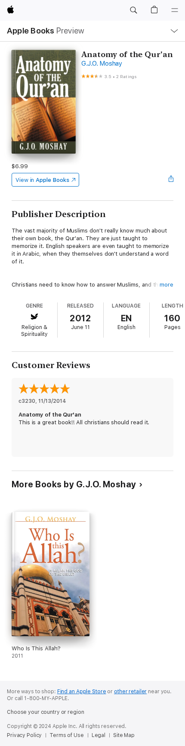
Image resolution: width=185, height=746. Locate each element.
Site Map (124, 735)
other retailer (130, 692)
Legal (98, 735)
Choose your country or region (45, 712)
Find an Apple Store (81, 692)
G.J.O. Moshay (101, 63)
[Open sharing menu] (171, 179)
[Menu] (174, 10)
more (166, 284)
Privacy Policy (24, 735)
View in (42, 180)
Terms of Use (66, 735)
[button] (133, 10)
